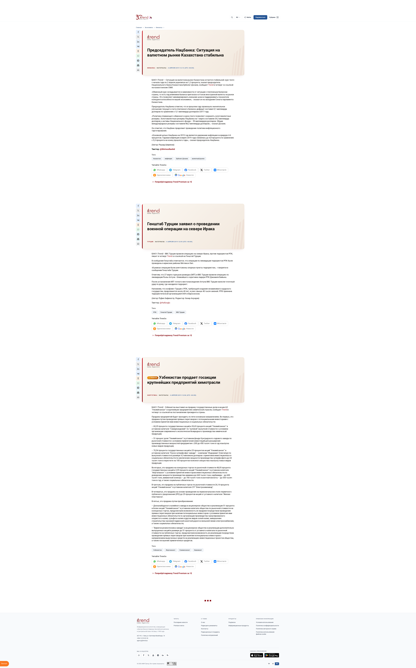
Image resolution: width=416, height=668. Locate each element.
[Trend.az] (144, 17)
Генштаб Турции (166, 312)
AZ (273, 663)
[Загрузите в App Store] (256, 655)
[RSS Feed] (167, 655)
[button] (138, 32)
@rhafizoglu (165, 303)
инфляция (168, 158)
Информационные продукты (238, 625)
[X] (148, 655)
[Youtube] (153, 655)
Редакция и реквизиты (209, 625)
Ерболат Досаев (182, 158)
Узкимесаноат (184, 550)
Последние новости (181, 622)
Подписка (232, 622)
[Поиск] (232, 17)
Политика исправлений (209, 635)
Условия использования (264, 622)
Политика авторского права (266, 629)
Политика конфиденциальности (267, 625)
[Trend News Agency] (143, 621)
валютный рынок (198, 158)
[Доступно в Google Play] (271, 655)
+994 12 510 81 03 (142, 638)
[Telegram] (158, 655)
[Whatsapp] (139, 655)
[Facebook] (144, 655)
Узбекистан (157, 550)
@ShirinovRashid (167, 149)
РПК (154, 312)
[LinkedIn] (163, 655)
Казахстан (157, 158)
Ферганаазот (170, 550)
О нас (203, 622)
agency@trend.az (142, 640)
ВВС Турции (180, 312)
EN (269, 663)
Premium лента (179, 625)
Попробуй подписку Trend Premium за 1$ (173, 182)
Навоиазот (198, 550)
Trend (210, 85)
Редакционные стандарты (210, 632)
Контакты (204, 629)
